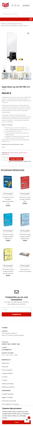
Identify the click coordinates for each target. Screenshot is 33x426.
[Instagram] (15, 5)
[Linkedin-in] (18, 5)
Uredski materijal (12, 24)
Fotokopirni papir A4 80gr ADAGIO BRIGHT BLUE (25, 236)
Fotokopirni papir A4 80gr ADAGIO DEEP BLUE (8, 236)
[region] (16, 416)
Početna (3, 24)
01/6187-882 (6, 344)
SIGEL (7, 154)
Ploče (7, 25)
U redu (16, 422)
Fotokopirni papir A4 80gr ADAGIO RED (25, 199)
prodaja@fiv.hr (7, 350)
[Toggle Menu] (30, 19)
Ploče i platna (14, 152)
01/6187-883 (15, 344)
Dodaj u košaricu (16, 159)
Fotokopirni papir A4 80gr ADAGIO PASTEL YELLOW (8, 271)
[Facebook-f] (12, 5)
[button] (28, 33)
